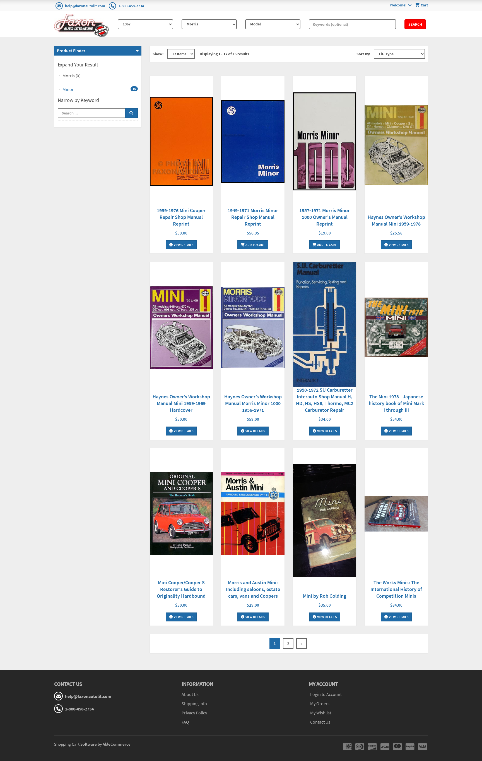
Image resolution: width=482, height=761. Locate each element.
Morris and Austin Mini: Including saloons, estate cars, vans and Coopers (253, 589)
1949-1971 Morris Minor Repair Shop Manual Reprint (253, 217)
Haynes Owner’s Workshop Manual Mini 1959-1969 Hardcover (181, 403)
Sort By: (363, 53)
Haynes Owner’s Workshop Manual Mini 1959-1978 (396, 220)
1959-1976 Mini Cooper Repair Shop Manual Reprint (181, 217)
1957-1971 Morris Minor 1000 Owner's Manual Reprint (324, 217)
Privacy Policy (194, 712)
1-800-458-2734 (131, 5)
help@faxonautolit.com (85, 5)
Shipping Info (194, 703)
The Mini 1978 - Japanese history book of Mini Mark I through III (396, 403)
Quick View (181, 142)
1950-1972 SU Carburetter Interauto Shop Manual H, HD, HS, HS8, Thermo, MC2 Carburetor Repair (324, 400)
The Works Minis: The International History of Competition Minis (396, 589)
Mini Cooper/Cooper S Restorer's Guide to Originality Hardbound (181, 589)
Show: (158, 53)
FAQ (185, 722)
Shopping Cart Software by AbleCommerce (92, 744)
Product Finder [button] (71, 50)
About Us (190, 694)
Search (415, 24)
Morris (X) (71, 75)
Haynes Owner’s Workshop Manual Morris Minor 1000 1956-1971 (253, 403)
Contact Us (320, 722)
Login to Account (326, 694)
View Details (183, 245)
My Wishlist (320, 712)
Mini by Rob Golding (324, 596)
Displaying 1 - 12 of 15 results (224, 53)
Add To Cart (255, 245)
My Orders (319, 703)
